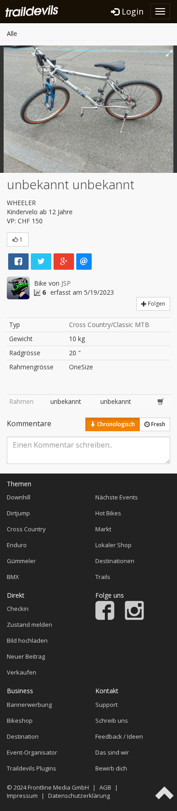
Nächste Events (116, 497)
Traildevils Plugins (31, 768)
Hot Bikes (108, 513)
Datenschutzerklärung (79, 795)
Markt (103, 529)
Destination (23, 736)
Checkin (18, 608)
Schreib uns (111, 720)
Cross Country (26, 529)
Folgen (156, 303)
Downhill (18, 497)
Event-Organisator (32, 752)
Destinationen (114, 561)
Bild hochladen (27, 640)
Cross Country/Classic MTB (109, 324)
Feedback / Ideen (119, 736)
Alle (12, 33)
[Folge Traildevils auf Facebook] (104, 618)
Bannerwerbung (29, 704)
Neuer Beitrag (26, 656)
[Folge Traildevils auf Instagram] (134, 618)
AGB (105, 787)
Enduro (17, 545)
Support (106, 704)
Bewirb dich (111, 768)
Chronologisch (115, 424)
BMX (13, 577)
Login (131, 11)
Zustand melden (29, 624)
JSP (66, 283)
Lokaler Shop (113, 545)
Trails (102, 577)
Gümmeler (21, 561)
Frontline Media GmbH (58, 787)
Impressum (22, 795)
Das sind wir (112, 752)
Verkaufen (21, 672)
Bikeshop (20, 720)
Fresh (157, 424)
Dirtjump (18, 513)
